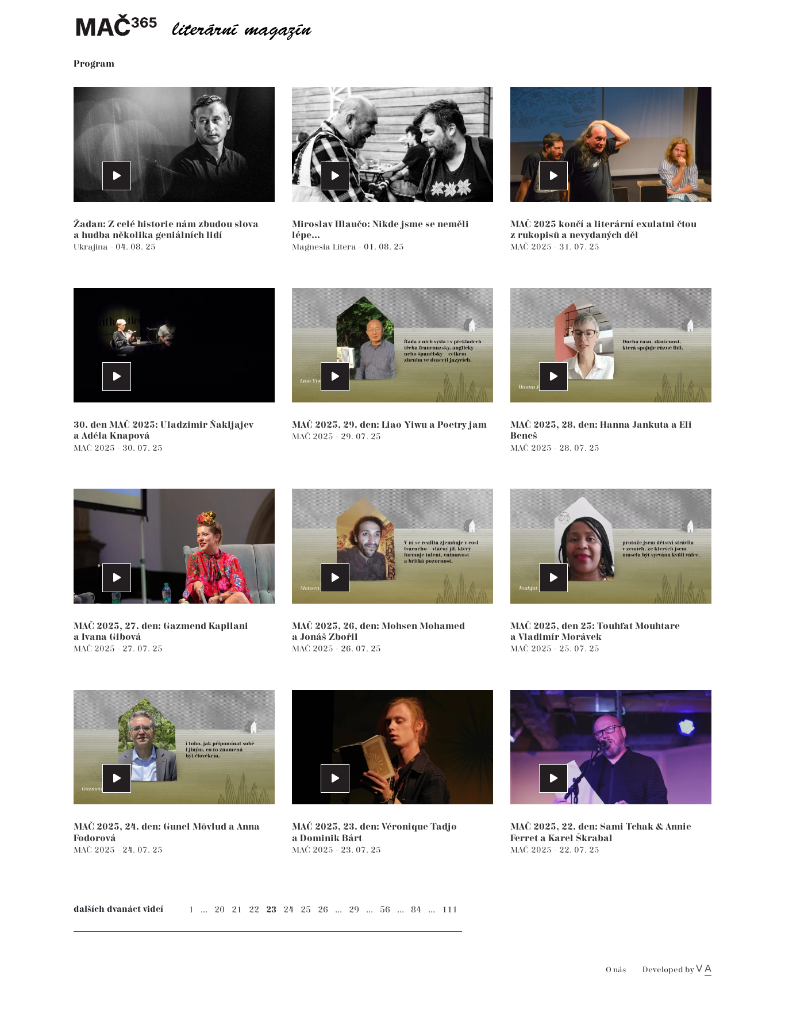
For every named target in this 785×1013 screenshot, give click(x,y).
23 (271, 909)
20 (219, 909)
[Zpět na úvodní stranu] (203, 25)
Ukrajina (92, 247)
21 (237, 909)
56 (385, 909)
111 (449, 909)
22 (254, 909)
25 (306, 909)
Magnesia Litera (325, 247)
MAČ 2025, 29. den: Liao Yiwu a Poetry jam (389, 425)
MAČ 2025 (532, 247)
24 (288, 909)
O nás (616, 970)
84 (416, 909)
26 (323, 909)
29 (354, 909)
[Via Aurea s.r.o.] (703, 970)
